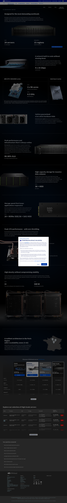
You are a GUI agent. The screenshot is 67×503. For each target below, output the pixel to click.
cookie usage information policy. (39, 260)
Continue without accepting (24, 238)
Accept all (44, 264)
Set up (38, 264)
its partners (27, 242)
